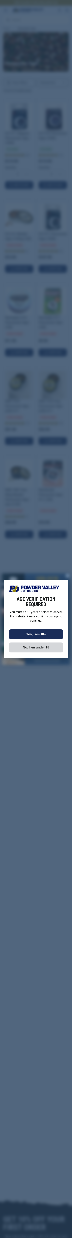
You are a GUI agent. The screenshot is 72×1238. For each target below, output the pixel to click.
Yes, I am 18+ (36, 634)
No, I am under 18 (36, 647)
